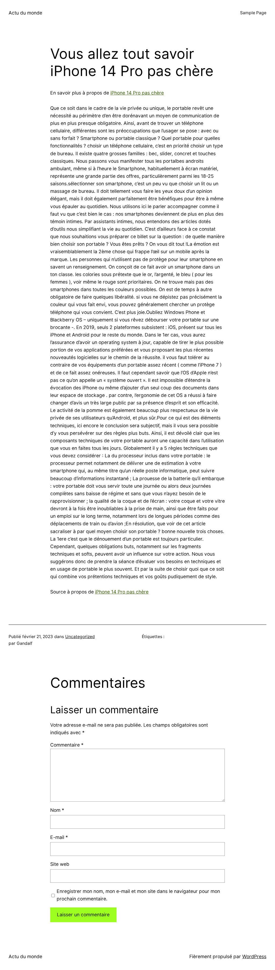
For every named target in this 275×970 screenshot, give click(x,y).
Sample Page (253, 12)
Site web (59, 864)
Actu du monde (25, 13)
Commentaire (67, 745)
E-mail (59, 837)
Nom (57, 810)
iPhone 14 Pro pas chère (137, 93)
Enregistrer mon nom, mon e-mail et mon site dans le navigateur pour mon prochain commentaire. (138, 895)
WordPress (254, 956)
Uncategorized (80, 636)
